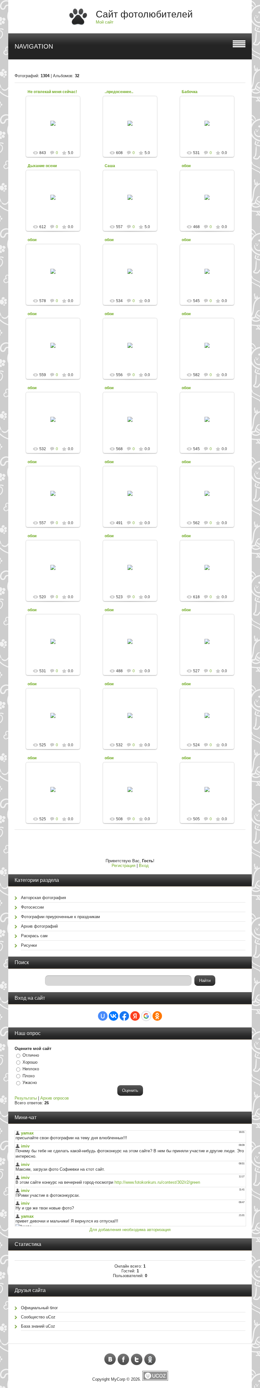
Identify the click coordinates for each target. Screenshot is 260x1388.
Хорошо (30, 1062)
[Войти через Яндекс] (135, 1016)
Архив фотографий (39, 926)
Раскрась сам (34, 935)
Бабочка (190, 92)
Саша (110, 166)
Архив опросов (54, 1098)
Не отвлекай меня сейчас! (52, 92)
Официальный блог (39, 1307)
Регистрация (123, 865)
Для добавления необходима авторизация (130, 1229)
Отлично (31, 1055)
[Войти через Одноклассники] (157, 1016)
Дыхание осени (42, 166)
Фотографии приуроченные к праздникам (60, 916)
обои (186, 166)
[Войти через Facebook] (124, 1016)
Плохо (29, 1075)
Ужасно (30, 1082)
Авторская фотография (43, 897)
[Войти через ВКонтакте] (113, 1016)
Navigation (34, 46)
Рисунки (29, 945)
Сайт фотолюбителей (144, 14)
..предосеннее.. (119, 92)
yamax (56, 128)
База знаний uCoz (38, 1326)
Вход (144, 865)
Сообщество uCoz (38, 1317)
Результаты (26, 1098)
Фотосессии (32, 907)
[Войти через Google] (146, 1016)
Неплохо (31, 1068)
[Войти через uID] (102, 1016)
